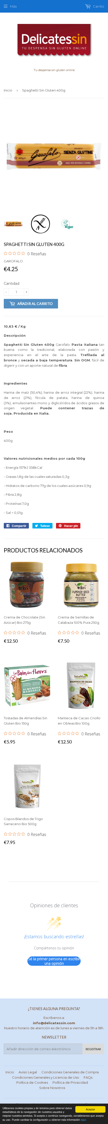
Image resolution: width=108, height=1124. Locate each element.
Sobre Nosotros (52, 1088)
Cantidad (11, 283)
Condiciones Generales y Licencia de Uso (45, 1077)
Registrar (93, 1049)
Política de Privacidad (70, 1082)
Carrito (98, 6)
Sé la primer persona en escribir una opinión (54, 961)
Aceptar (90, 1109)
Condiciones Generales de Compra (70, 1072)
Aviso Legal (28, 1072)
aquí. (84, 1119)
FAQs (88, 1077)
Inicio (8, 90)
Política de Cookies (32, 1082)
